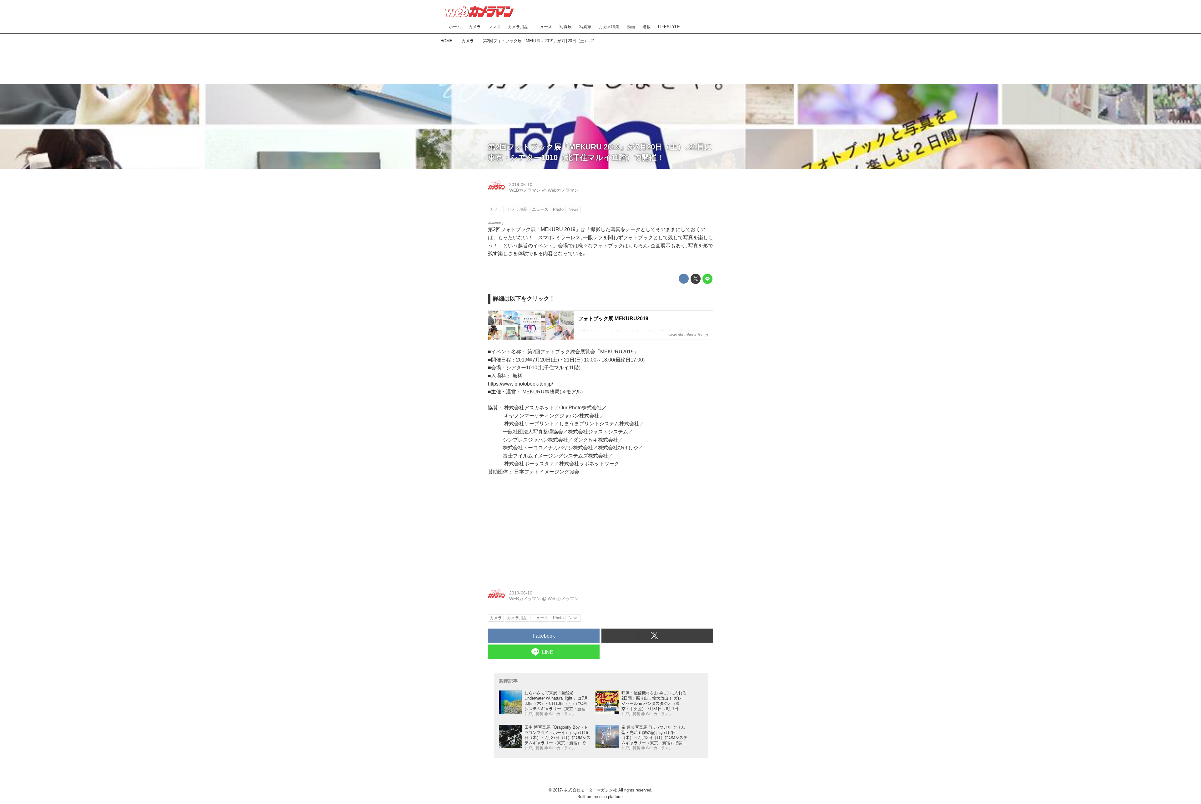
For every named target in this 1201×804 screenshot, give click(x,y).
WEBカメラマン (525, 190)
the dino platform (607, 796)
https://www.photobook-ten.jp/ (520, 384)
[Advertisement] (600, 62)
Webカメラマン (563, 190)
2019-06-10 (520, 184)
